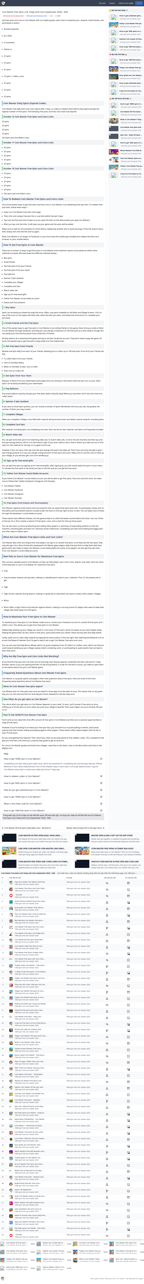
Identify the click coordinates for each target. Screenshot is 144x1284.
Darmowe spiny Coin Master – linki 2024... (30, 1228)
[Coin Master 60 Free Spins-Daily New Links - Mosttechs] (113, 113)
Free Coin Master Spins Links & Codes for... (31, 914)
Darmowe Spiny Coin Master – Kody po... (30, 1113)
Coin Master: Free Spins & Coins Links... (29, 1132)
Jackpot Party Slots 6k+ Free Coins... (28, 1183)
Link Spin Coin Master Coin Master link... (30, 1093)
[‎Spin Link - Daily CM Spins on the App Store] (113, 136)
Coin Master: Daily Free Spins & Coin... (29, 946)
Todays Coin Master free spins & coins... (30, 991)
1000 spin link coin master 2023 (26, 884)
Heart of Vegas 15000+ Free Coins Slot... (29, 1061)
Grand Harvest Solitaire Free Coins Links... (30, 901)
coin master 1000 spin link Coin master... (30, 1138)
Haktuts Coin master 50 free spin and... (29, 1087)
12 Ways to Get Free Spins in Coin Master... (31, 972)
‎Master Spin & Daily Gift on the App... (29, 1170)
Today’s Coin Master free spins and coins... (31, 1036)
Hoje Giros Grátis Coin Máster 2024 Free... (30, 882)
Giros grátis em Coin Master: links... (28, 1145)
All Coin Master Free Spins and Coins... (29, 1164)
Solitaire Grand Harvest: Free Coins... (28, 1049)
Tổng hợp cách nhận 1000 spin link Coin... (30, 984)
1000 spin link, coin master (114, 1278)
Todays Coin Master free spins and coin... (30, 978)
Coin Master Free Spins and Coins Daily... (30, 888)
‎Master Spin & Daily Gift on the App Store (84, 828)
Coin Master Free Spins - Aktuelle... (28, 1100)
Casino (112, 3)
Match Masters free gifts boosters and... (30, 1202)
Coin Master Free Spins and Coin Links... (30, 927)
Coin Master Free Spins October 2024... (29, 952)
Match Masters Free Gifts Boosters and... (30, 1151)
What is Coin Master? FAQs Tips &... (28, 1042)
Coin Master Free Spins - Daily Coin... (28, 1016)
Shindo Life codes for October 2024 (28, 1029)
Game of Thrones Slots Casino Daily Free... (30, 1215)
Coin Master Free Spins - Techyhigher (29, 1074)
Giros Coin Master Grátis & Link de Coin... (30, 1196)
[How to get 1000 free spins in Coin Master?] (113, 48)
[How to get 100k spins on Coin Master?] (113, 32)
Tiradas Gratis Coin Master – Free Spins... (30, 965)
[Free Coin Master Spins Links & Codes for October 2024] (113, 159)
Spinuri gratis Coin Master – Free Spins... (30, 1055)
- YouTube (18, 895)
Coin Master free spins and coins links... (30, 959)
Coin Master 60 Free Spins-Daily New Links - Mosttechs (27, 828)
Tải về (139, 3)
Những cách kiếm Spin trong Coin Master (30, 1004)
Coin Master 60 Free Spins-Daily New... (29, 940)
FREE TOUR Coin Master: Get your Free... (30, 1068)
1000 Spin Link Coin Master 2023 (130, 19)
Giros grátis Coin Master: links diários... (29, 907)
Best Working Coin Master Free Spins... (29, 920)
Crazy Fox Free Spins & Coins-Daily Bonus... (31, 1023)
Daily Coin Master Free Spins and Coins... (30, 1222)
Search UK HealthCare (23, 1190)
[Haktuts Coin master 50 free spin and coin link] (113, 40)
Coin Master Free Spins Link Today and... (30, 933)
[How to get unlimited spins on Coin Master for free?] (113, 17)
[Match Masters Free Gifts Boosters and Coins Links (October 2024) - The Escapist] (113, 152)
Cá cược (102, 3)
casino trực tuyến (126, 3)
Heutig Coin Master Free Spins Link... (28, 1081)
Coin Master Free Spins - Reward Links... (30, 1177)
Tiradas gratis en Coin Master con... (28, 1158)
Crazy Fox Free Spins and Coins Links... (29, 1010)
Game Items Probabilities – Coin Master (29, 1119)
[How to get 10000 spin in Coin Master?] (113, 105)
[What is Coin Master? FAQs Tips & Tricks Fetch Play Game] (113, 121)
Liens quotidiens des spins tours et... (28, 1209)
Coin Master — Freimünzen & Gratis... (29, 1125)
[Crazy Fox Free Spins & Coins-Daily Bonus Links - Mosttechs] (113, 92)
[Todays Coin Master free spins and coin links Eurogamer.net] (113, 69)
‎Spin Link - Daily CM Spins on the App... (29, 1106)
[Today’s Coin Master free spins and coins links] (113, 25)
